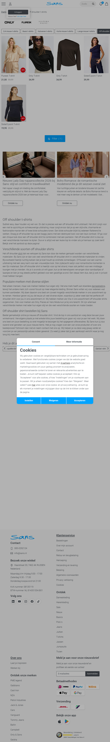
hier (33, 385)
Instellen (29, 400)
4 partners (65, 363)
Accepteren (79, 400)
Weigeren (53, 400)
